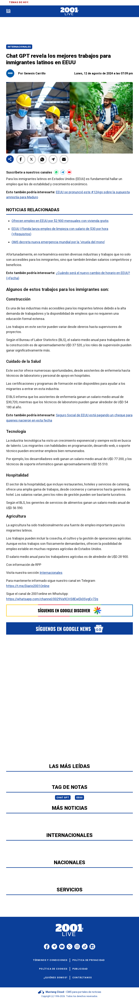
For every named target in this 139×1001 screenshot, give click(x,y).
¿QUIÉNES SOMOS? (55, 977)
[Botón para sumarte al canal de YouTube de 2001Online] (69, 172)
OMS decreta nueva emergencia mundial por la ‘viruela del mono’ (58, 242)
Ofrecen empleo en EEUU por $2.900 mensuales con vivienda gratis (60, 221)
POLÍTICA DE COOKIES (53, 969)
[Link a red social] (47, 946)
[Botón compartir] (10, 159)
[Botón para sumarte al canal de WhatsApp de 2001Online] (56, 172)
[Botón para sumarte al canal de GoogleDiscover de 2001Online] (69, 610)
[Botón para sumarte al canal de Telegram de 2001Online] (62, 172)
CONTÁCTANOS (82, 977)
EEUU (79, 797)
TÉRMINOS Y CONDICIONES (50, 960)
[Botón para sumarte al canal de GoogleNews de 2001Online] (69, 628)
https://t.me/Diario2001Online (27, 586)
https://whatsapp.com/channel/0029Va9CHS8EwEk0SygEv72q (52, 599)
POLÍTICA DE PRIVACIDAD (88, 960)
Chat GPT (62, 797)
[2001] (69, 11)
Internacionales (19, 46)
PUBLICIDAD (80, 969)
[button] (21, 159)
